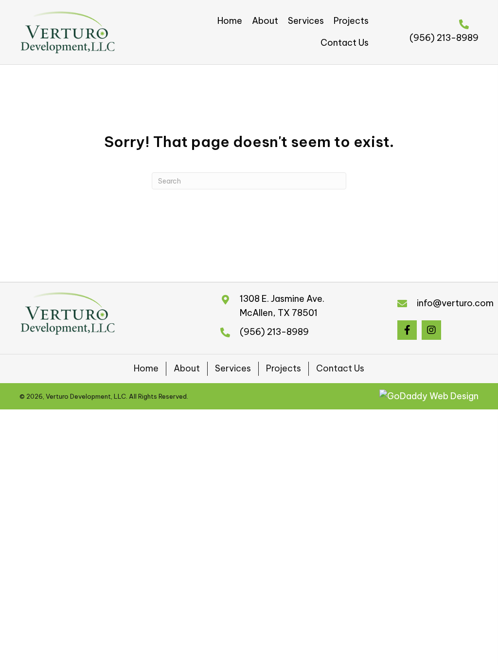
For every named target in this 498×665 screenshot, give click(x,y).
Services (233, 368)
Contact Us (340, 368)
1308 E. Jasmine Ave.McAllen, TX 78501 (282, 305)
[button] (407, 330)
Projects (283, 368)
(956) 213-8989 (444, 37)
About (187, 368)
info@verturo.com (455, 303)
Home (146, 368)
